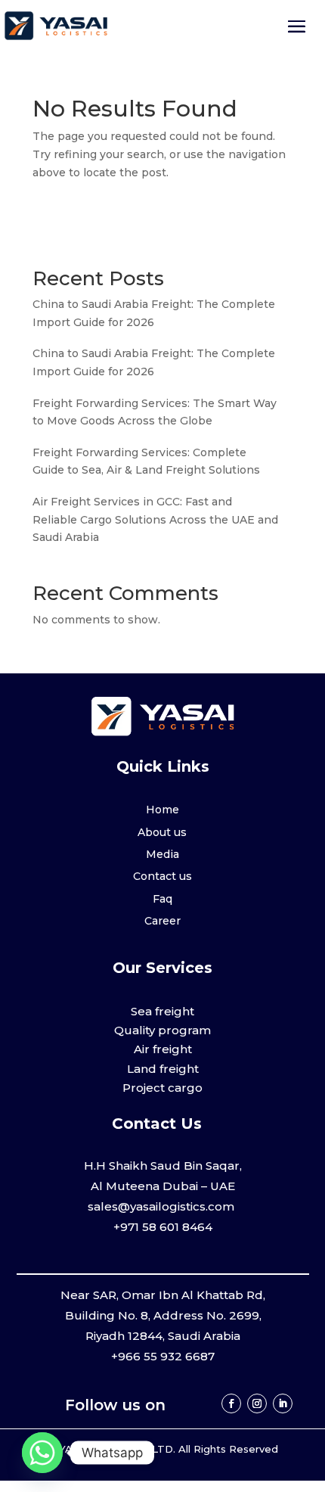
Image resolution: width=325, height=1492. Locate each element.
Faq (162, 899)
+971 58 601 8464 (162, 1227)
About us (162, 832)
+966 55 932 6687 (163, 1356)
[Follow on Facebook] (231, 1403)
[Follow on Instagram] (257, 1403)
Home (162, 809)
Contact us (162, 876)
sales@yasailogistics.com (162, 1206)
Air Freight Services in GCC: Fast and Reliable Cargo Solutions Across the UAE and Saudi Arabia (155, 520)
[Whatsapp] (42, 1452)
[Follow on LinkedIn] (282, 1403)
